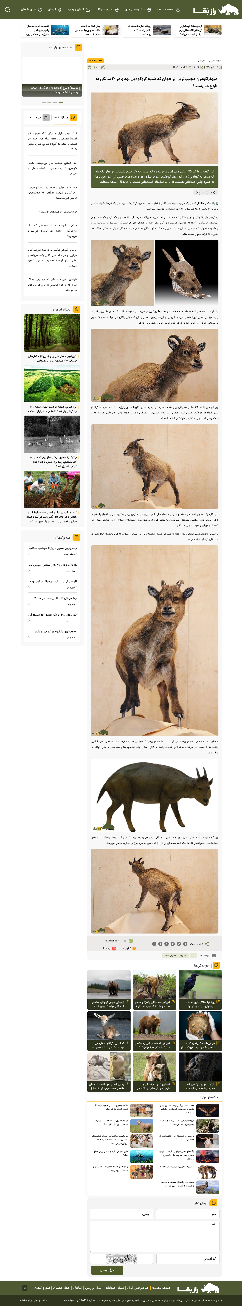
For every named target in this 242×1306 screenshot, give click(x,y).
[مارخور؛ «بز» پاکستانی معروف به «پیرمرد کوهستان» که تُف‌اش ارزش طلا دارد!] (206, 1187)
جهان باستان (28, 9)
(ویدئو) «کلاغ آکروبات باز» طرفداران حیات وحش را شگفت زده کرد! (200, 1004)
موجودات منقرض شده (175, 955)
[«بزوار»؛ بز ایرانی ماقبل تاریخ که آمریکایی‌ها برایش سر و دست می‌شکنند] (206, 1126)
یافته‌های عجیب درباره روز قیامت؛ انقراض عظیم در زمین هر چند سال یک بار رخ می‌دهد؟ (176, 1155)
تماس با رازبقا (95, 60)
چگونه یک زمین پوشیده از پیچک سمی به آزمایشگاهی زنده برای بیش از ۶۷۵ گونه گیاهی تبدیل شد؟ (53, 462)
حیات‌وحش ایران (135, 9)
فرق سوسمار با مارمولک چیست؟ (58, 212)
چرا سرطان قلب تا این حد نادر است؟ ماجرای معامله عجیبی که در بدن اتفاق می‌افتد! (55, 598)
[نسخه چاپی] (89, 67)
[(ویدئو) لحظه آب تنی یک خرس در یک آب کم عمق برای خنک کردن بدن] (154, 1025)
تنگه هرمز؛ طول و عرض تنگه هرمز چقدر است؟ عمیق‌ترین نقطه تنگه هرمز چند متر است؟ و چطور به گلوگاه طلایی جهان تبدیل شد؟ (52, 141)
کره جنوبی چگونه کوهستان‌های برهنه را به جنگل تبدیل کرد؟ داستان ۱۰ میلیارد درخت (52, 409)
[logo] (216, 9)
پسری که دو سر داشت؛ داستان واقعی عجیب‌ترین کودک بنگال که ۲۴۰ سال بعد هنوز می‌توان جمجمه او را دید (106, 1086)
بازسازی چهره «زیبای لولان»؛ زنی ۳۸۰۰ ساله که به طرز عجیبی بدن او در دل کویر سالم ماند (52, 285)
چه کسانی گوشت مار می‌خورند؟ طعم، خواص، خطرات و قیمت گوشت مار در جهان (52, 168)
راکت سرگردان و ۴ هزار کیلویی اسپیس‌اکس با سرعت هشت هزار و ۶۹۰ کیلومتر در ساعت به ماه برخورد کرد (52, 565)
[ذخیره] (103, 67)
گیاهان (52, 9)
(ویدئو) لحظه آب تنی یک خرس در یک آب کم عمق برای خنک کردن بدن (152, 1045)
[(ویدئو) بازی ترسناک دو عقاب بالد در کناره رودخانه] (162, 30)
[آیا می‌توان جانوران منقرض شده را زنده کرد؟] (206, 1172)
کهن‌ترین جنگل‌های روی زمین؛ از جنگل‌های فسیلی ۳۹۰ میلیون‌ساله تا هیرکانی (52, 358)
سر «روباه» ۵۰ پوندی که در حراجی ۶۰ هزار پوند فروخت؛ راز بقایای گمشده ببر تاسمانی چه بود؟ (198, 1045)
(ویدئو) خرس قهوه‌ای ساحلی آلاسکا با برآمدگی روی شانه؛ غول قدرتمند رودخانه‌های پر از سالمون (107, 1004)
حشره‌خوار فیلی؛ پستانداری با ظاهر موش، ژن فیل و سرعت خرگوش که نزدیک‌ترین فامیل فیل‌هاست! (52, 192)
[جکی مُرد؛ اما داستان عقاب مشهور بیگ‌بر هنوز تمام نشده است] (111, 30)
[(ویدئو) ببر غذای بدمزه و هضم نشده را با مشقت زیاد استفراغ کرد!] (154, 984)
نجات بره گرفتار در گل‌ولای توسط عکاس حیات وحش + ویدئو (108, 1045)
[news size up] (198, 192)
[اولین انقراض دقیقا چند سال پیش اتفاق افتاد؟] (140, 1156)
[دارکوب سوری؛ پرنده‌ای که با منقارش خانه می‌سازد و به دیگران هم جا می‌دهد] (200, 1066)
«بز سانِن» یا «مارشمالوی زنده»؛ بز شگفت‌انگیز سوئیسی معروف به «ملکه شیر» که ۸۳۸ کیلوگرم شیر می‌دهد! (109, 1140)
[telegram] (185, 944)
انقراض (201, 61)
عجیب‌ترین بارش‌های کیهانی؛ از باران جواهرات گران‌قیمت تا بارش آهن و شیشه (53, 631)
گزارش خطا (125, 948)
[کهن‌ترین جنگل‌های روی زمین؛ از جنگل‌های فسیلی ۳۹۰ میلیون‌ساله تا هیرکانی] (52, 333)
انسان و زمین (75, 9)
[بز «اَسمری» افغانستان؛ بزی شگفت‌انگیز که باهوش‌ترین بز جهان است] (206, 1141)
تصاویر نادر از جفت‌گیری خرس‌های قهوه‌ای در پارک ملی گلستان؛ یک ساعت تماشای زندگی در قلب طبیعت (153, 1086)
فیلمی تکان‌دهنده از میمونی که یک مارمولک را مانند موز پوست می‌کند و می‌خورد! (52, 230)
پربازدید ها (61, 117)
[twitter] (179, 944)
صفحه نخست (165, 9)
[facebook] (154, 944)
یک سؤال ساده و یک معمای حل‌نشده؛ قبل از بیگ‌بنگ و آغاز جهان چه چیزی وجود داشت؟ (52, 615)
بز (194, 955)
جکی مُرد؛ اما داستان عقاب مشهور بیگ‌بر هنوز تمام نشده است (87, 30)
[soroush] (160, 944)
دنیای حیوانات (104, 9)
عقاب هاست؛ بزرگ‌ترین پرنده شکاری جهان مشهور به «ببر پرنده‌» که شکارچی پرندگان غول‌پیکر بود (177, 1109)
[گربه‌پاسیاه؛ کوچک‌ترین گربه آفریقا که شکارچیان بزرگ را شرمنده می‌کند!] (213, 30)
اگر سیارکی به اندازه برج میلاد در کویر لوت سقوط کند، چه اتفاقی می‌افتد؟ (53, 581)
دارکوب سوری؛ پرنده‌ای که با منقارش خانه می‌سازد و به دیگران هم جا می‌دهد (200, 1086)
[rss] (24, 1288)
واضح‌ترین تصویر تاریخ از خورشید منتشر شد (53, 548)
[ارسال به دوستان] (96, 67)
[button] (61, 102)
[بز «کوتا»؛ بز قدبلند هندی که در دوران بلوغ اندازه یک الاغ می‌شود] (140, 1172)
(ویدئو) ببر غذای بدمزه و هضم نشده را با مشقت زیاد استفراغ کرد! (152, 1004)
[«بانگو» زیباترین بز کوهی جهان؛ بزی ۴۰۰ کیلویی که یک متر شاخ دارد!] (140, 1110)
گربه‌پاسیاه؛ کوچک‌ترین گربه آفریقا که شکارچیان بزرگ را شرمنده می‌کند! (190, 30)
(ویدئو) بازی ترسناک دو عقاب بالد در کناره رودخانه (139, 30)
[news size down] (211, 192)
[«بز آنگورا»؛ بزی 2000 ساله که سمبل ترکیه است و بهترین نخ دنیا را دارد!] (140, 1126)
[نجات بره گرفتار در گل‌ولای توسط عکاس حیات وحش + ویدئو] (109, 1025)
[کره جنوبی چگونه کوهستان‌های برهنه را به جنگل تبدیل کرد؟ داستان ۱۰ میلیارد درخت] (52, 383)
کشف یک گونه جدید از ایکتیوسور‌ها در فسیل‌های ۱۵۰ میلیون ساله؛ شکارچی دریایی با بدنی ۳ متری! (37, 30)
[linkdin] (166, 944)
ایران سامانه (26, 1300)
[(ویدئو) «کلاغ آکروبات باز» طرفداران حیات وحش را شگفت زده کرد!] (200, 984)
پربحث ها (34, 117)
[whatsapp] (173, 944)
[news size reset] (204, 192)
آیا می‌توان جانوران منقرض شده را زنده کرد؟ (176, 1166)
